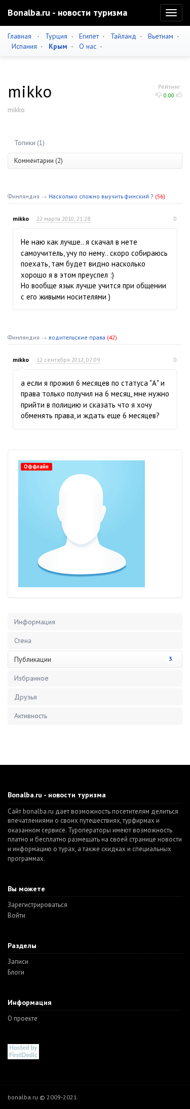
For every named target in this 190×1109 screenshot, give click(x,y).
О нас (87, 46)
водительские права (77, 337)
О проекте (22, 1018)
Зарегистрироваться (37, 904)
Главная (19, 36)
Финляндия (24, 196)
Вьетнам (160, 36)
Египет (89, 36)
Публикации (93, 659)
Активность (30, 715)
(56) (160, 196)
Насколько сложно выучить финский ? (101, 196)
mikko (21, 218)
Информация (34, 621)
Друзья (25, 696)
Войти (16, 915)
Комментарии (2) (38, 160)
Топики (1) (29, 143)
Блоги (16, 972)
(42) (112, 337)
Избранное (31, 678)
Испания (24, 46)
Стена (22, 640)
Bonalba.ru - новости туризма (67, 12)
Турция (56, 36)
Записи (18, 961)
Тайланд (123, 36)
